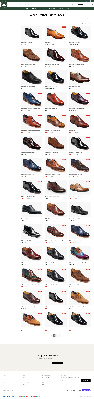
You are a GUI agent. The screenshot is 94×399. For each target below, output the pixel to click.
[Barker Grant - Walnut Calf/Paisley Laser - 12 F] (55, 231)
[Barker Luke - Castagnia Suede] (80, 275)
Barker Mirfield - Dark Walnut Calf (51, 218)
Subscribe (57, 363)
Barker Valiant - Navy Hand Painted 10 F (76, 240)
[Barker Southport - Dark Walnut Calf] (31, 297)
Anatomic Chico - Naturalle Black (75, 218)
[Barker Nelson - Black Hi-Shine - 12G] (31, 187)
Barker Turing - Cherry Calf (26, 262)
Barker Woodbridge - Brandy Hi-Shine (28, 152)
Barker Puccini (72, 130)
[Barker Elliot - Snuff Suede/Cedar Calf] (80, 297)
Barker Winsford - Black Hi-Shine (27, 42)
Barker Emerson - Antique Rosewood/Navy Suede (30, 130)
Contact (43, 382)
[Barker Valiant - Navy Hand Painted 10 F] (80, 231)
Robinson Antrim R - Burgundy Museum (52, 196)
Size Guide (24, 384)
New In (4, 377)
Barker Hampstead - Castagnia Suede (28, 64)
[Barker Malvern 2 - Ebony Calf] (80, 77)
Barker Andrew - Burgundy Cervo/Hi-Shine (77, 108)
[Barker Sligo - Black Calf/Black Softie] (31, 77)
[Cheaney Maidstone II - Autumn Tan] (80, 187)
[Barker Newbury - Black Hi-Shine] (55, 77)
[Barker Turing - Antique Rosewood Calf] (80, 55)
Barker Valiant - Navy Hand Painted (27, 174)
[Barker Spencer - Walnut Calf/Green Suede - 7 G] (31, 275)
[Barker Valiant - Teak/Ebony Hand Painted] (55, 165)
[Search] (72, 5)
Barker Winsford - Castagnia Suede (51, 152)
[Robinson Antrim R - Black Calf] (31, 209)
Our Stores (81, 1)
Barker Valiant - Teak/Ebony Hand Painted (53, 174)
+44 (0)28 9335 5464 (72, 1)
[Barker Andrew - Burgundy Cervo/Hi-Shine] (80, 99)
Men (4, 379)
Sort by (83, 23)
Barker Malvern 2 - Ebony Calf (74, 86)
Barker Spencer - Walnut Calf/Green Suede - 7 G (30, 284)
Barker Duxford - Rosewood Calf (51, 108)
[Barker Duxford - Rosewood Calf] (55, 99)
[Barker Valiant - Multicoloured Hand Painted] (80, 253)
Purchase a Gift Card (26, 379)
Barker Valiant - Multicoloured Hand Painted (77, 262)
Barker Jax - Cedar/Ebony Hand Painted (52, 130)
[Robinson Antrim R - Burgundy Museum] (55, 187)
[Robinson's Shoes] (4, 4)
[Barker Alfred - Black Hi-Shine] (80, 33)
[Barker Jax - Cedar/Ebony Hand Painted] (55, 121)
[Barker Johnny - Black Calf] (31, 231)
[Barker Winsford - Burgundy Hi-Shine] (55, 55)
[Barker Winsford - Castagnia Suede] (55, 143)
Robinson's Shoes (82, 396)
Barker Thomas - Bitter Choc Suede (75, 174)
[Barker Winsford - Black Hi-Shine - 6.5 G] (55, 297)
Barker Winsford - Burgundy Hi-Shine (52, 64)
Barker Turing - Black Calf (50, 262)
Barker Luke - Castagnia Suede (75, 284)
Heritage (24, 380)
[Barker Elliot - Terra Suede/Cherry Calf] (31, 319)
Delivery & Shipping (45, 377)
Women (4, 380)
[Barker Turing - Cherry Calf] (31, 253)
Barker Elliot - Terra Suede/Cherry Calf (28, 328)
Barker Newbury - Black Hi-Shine (51, 86)
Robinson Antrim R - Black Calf (26, 218)
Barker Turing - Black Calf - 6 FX (51, 284)
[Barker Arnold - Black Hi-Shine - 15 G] (55, 319)
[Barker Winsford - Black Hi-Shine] (31, 33)
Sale (4, 382)
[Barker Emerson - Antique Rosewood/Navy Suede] (31, 121)
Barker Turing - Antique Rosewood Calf (76, 64)
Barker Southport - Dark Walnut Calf (28, 306)
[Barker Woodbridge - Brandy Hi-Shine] (31, 143)
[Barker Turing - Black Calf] (55, 253)
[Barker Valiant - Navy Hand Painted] (31, 165)
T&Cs (43, 384)
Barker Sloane (47, 42)
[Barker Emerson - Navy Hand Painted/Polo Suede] (31, 99)
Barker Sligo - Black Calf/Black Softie (28, 86)
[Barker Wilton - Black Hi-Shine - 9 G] (80, 143)
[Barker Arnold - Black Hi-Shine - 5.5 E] (80, 319)
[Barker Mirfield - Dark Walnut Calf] (55, 209)
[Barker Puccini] (80, 121)
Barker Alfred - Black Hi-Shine (74, 42)
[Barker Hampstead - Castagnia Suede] (31, 55)
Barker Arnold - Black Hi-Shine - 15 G (52, 328)
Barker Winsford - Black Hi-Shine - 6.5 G (52, 306)
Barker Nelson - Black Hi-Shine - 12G (28, 196)
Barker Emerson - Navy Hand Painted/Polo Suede (30, 108)
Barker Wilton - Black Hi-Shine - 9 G (76, 152)
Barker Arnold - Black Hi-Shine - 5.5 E (76, 328)
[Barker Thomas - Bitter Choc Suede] (80, 165)
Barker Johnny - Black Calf (26, 240)
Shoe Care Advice (26, 382)
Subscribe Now (85, 380)
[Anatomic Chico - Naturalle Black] (80, 209)
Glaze (90, 396)
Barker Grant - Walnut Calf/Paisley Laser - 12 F (54, 240)
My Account (44, 380)
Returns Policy (44, 379)
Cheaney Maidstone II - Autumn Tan (75, 196)
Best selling (87, 23)
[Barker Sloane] (55, 33)
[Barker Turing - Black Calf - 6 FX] (55, 275)
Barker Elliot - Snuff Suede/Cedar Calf (76, 306)
